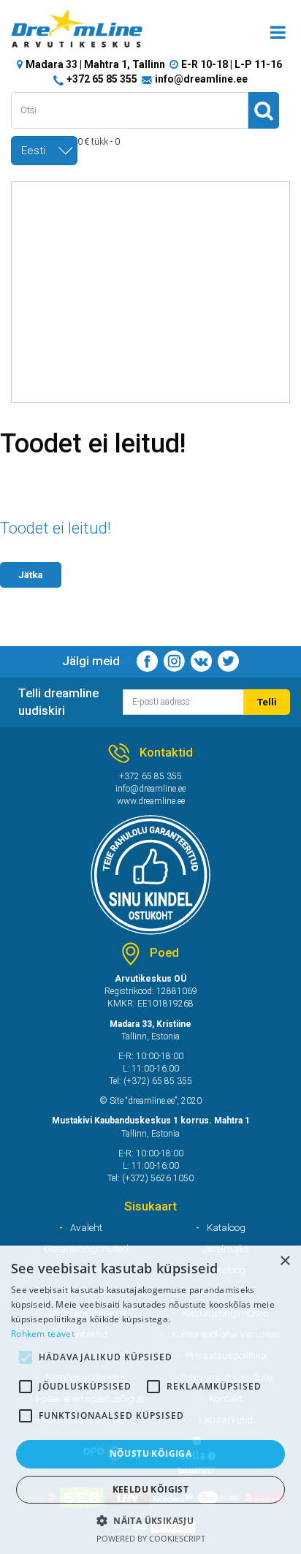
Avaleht (86, 1227)
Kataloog (226, 1227)
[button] (150, 1520)
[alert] (150, 1400)
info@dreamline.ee (201, 79)
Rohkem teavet (43, 1333)
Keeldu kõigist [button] (151, 1489)
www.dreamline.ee (151, 801)
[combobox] (44, 150)
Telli (267, 702)
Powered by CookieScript (150, 1538)
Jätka (30, 574)
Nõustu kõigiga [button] (151, 1453)
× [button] (284, 1261)
